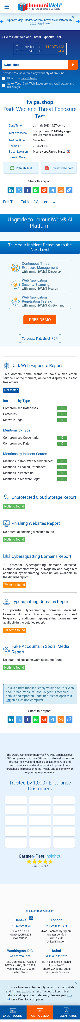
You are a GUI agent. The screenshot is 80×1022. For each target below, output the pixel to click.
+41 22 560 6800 (20, 925)
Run (73, 64)
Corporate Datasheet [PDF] (40, 338)
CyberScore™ (13, 1015)
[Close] (73, 17)
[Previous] (1, 21)
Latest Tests (29, 78)
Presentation (66, 1015)
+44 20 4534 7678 (56, 925)
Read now (44, 23)
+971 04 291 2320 (56, 956)
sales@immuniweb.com (40, 910)
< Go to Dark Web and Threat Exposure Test (31, 37)
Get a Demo (40, 1015)
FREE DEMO (40, 319)
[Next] (78, 21)
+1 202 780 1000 (20, 956)
